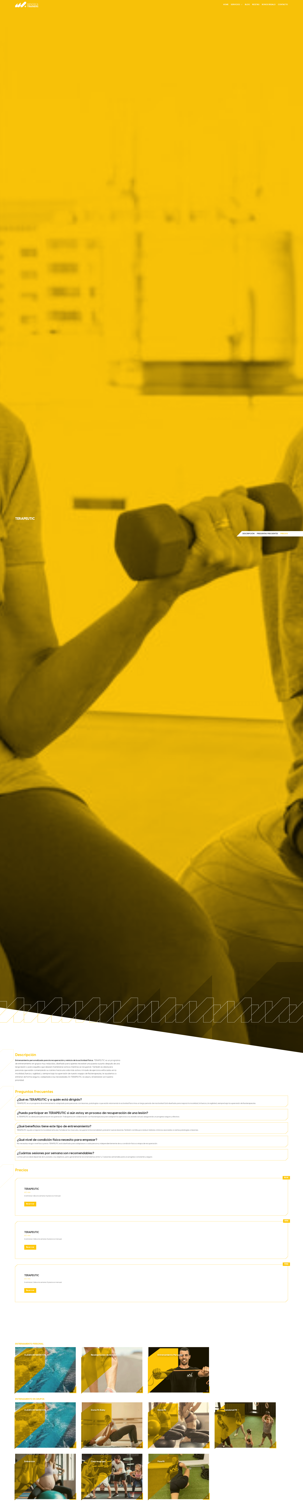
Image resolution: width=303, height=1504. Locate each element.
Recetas (255, 5)
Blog (247, 5)
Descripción (248, 534)
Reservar (30, 1204)
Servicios (235, 5)
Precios (284, 534)
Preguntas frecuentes (267, 534)
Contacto (283, 5)
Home (225, 5)
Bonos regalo (269, 5)
